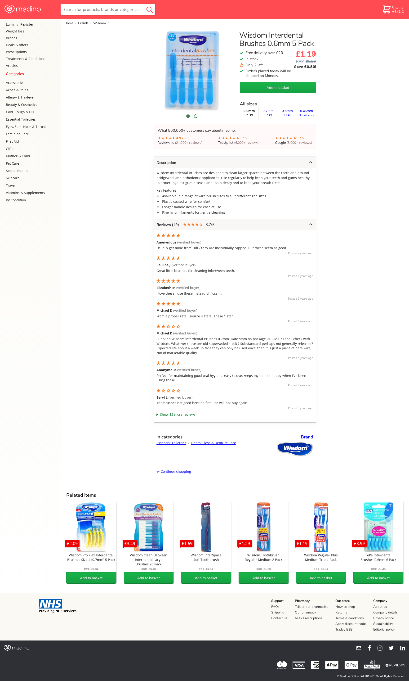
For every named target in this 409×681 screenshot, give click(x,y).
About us (380, 606)
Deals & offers (17, 45)
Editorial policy (384, 629)
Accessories (15, 82)
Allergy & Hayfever (20, 97)
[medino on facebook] (366, 648)
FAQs (275, 606)
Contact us (279, 618)
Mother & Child (18, 156)
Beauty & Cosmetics (21, 104)
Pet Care (12, 163)
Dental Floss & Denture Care (213, 443)
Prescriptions (16, 52)
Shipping (277, 612)
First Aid (12, 141)
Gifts (9, 148)
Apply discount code (350, 624)
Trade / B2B (343, 629)
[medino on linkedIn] (400, 648)
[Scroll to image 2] (195, 116)
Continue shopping (175, 471)
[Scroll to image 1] (188, 116)
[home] (29, 9)
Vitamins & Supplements (25, 192)
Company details (385, 612)
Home (68, 23)
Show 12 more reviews (178, 414)
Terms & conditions (349, 618)
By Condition (16, 200)
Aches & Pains (17, 90)
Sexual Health (17, 170)
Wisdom (99, 23)
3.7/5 (185, 224)
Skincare (12, 178)
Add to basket (278, 87)
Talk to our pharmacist (311, 606)
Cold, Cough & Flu (20, 112)
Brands (11, 38)
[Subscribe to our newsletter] (357, 648)
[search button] (149, 9)
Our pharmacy (305, 612)
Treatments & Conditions (25, 58)
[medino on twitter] (389, 648)
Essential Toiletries (21, 119)
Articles (12, 65)
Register (26, 24)
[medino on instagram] (377, 648)
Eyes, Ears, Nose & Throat (26, 126)
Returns (341, 612)
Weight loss (15, 31)
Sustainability (383, 624)
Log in (10, 24)
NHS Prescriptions (308, 618)
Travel (11, 185)
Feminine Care (17, 134)
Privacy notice (383, 618)
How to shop (345, 606)
